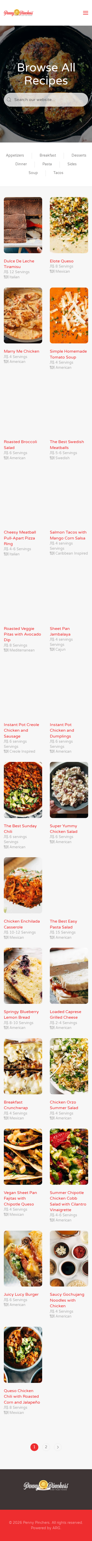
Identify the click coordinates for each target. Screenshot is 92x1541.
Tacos (58, 173)
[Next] (58, 1447)
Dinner (21, 164)
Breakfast (48, 155)
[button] (85, 13)
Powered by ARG (45, 1528)
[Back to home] (18, 13)
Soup (33, 173)
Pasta (47, 164)
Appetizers (15, 155)
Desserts (79, 155)
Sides (72, 164)
